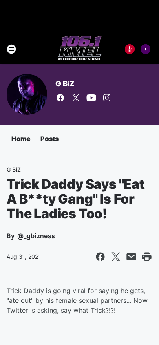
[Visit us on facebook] (60, 98)
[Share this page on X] (115, 256)
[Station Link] (80, 49)
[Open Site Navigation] (11, 49)
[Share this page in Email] (131, 256)
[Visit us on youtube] (91, 98)
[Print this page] (146, 256)
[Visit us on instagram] (107, 98)
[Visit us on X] (76, 98)
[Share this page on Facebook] (100, 256)
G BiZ (65, 83)
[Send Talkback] (130, 49)
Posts (49, 138)
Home (21, 138)
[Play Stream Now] (145, 49)
